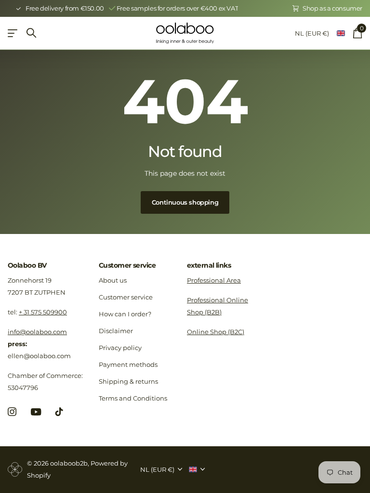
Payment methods (128, 364)
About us (113, 280)
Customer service (127, 265)
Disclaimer (116, 331)
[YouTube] (36, 411)
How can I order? (125, 314)
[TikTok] (59, 411)
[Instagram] (12, 411)
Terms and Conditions (133, 398)
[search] (31, 33)
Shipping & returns (128, 381)
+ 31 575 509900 (43, 312)
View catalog (13, 33)
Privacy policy (120, 347)
